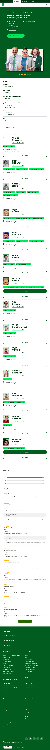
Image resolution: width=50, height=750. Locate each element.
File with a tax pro (7, 659)
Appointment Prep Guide (31, 663)
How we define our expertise (8, 134)
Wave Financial (6, 693)
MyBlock (27, 655)
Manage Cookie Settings (31, 685)
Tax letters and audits (11, 127)
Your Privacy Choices (17, 747)
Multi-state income (10, 107)
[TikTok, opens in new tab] (26, 738)
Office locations (6, 726)
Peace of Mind (6, 667)
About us (27, 703)
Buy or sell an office (30, 709)
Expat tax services (7, 673)
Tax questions (6, 724)
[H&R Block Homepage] (17, 1)
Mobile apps (28, 657)
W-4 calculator (28, 671)
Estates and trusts (10, 125)
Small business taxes (8, 685)
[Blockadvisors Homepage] (25, 1)
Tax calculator (28, 659)
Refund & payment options (31, 665)
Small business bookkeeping (10, 687)
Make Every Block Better (31, 705)
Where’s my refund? (30, 669)
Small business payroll (8, 689)
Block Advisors (6, 683)
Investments (8, 100)
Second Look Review (8, 665)
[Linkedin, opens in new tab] (41, 738)
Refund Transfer (6, 709)
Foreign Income (9, 105)
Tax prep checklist (29, 661)
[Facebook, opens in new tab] (30, 738)
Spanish (7, 92)
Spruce (4, 705)
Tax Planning (8, 122)
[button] (44, 4)
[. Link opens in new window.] (7, 747)
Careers (27, 707)
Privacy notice (28, 683)
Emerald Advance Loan (8, 710)
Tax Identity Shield (7, 669)
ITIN (6, 120)
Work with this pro (25, 291)
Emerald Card (6, 707)
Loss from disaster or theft (12, 109)
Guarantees (28, 718)
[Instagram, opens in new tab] (34, 738)
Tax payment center (30, 667)
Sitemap (5, 730)
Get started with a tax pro (16, 35)
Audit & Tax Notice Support (9, 671)
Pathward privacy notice (31, 687)
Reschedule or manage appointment (12, 655)
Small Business (9, 112)
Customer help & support (9, 723)
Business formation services (9, 691)
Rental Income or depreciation (13, 102)
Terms (26, 681)
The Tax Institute (29, 717)
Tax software (6, 663)
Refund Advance (7, 712)
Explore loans (6, 703)
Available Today (9, 86)
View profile (25, 155)
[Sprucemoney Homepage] (33, 1)
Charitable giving (9, 114)
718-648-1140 (12, 30)
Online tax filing (6, 657)
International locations (8, 728)
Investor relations (29, 715)
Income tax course (29, 710)
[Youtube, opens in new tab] (37, 738)
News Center (28, 712)
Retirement (8, 98)
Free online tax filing (7, 661)
